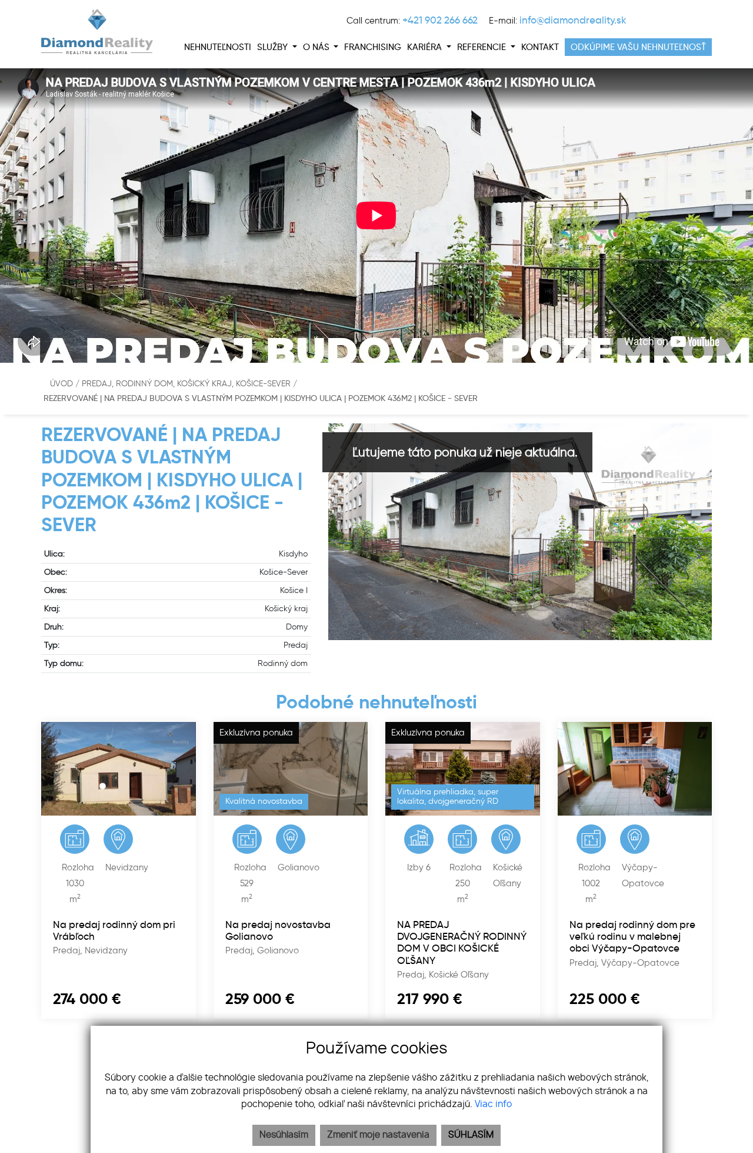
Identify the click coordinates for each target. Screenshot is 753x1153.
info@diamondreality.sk (573, 20)
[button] (277, 47)
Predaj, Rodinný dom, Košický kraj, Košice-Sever (187, 384)
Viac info (493, 1104)
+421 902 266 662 (440, 20)
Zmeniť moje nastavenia (378, 1135)
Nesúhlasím (283, 1135)
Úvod (60, 384)
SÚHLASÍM (471, 1135)
